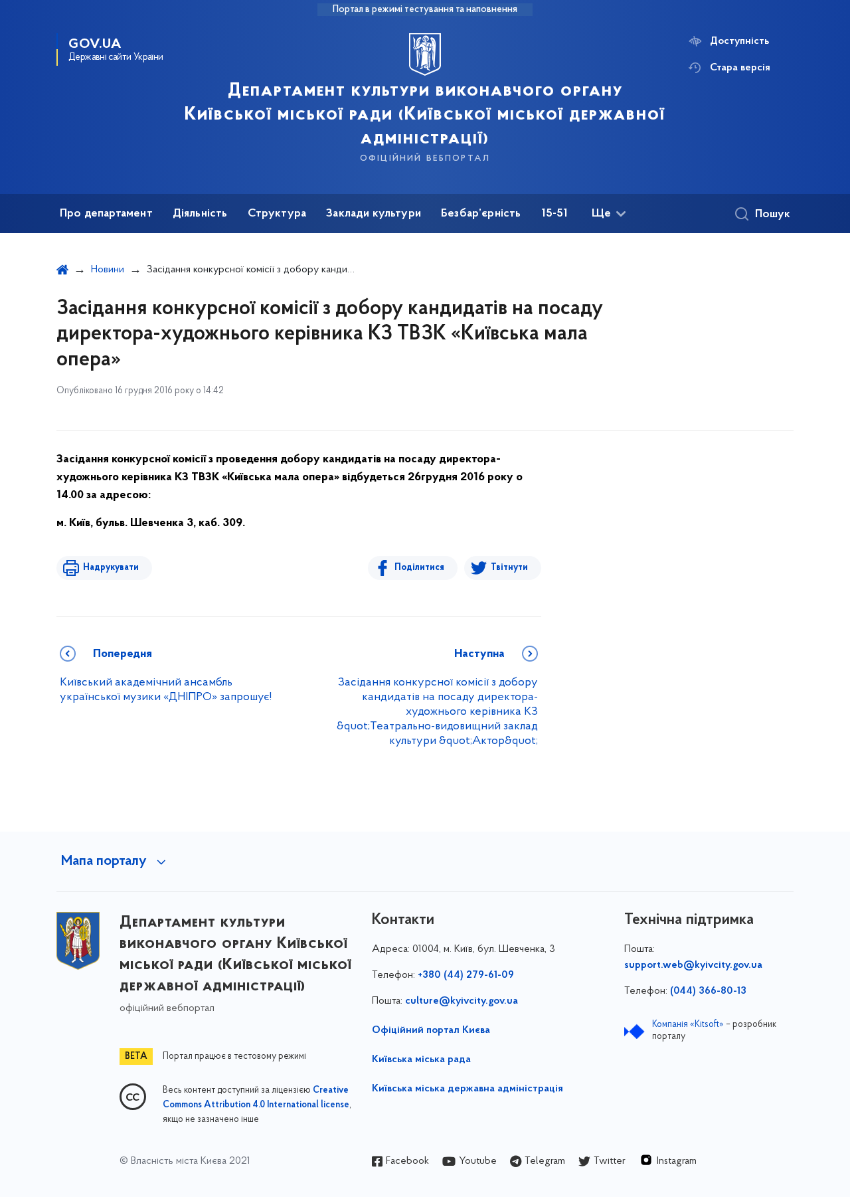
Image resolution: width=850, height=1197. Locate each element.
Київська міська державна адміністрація (467, 1088)
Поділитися (419, 568)
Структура (277, 214)
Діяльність (200, 214)
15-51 (554, 214)
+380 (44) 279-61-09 (466, 975)
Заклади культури (373, 214)
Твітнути (509, 568)
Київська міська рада (421, 1059)
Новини (107, 269)
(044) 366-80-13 (708, 991)
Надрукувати (111, 568)
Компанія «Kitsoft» (688, 1025)
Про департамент (106, 214)
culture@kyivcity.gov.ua (461, 1001)
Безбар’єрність (481, 214)
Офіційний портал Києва (431, 1030)
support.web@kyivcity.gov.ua (693, 965)
